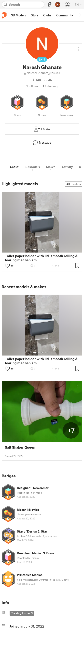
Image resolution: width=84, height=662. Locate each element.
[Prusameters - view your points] (57, 4)
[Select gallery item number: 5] (48, 249)
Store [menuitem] (34, 15)
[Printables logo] (4, 15)
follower (33, 86)
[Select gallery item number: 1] (34, 249)
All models (73, 184)
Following (50, 86)
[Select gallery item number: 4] (45, 249)
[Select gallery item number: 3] (42, 249)
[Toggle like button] (7, 265)
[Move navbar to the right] (80, 15)
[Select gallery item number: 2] (39, 249)
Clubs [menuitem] (47, 15)
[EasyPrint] (50, 4)
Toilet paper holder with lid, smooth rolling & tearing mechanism (41, 258)
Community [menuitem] (64, 15)
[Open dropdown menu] (78, 47)
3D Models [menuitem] (18, 15)
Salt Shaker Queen (20, 447)
